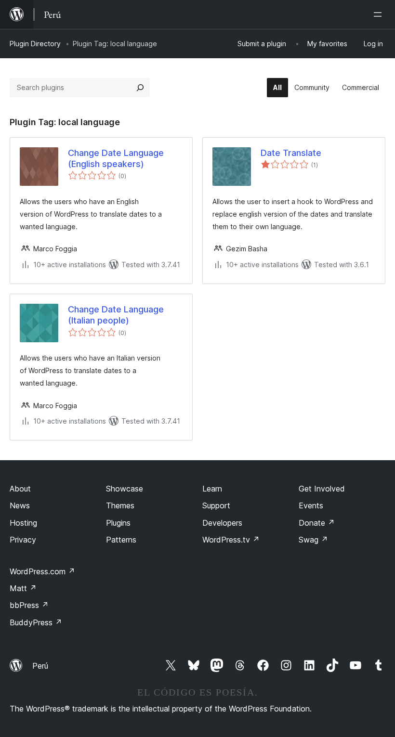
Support (216, 505)
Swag (313, 539)
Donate (317, 523)
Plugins (118, 523)
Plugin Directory (35, 43)
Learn (212, 488)
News (20, 505)
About (20, 488)
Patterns (121, 539)
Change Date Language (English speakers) (116, 158)
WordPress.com (42, 571)
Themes (120, 505)
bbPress (29, 605)
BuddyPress (36, 622)
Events (311, 505)
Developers (222, 523)
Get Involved (322, 488)
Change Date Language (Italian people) (116, 314)
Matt (23, 588)
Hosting (23, 523)
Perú (40, 666)
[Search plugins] (140, 87)
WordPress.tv (231, 539)
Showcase (124, 488)
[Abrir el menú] (379, 14)
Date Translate (291, 153)
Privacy (23, 539)
